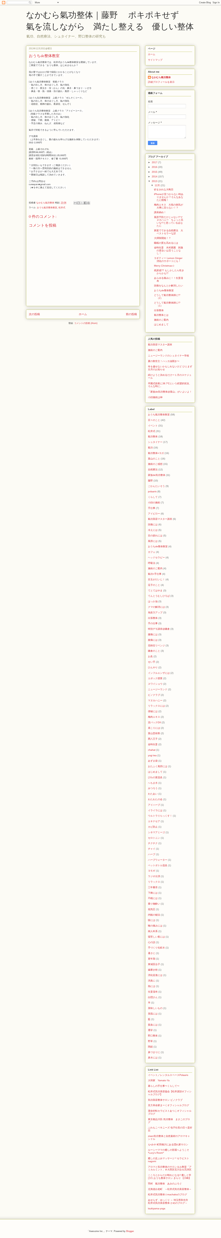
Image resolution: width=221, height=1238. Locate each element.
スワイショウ (155, 683)
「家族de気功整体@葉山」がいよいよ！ (170, 391)
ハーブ (151, 854)
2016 (155, 167)
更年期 (151, 958)
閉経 (150, 1046)
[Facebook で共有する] (85, 203)
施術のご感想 (155, 464)
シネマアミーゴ (156, 832)
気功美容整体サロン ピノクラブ (165, 1100)
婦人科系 (153, 931)
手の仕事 (153, 623)
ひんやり (153, 667)
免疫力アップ (155, 612)
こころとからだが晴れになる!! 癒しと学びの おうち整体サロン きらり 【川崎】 (169, 1176)
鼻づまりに (154, 1052)
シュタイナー (155, 442)
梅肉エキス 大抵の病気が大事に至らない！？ (168, 206)
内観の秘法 (154, 914)
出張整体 (159, 310)
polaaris (152, 491)
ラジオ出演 (154, 876)
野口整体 (153, 1035)
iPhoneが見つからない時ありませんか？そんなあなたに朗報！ (168, 197)
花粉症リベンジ (156, 645)
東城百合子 (154, 964)
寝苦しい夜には (156, 936)
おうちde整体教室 (164, 290)
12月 (158, 185)
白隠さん (153, 997)
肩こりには (154, 728)
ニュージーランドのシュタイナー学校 (168, 355)
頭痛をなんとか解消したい (168, 285)
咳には (151, 920)
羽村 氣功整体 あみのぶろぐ (165, 1183)
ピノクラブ (154, 695)
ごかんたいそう (156, 486)
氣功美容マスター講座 (160, 344)
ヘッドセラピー (156, 557)
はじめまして (161, 324)
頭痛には (153, 524)
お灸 (150, 656)
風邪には (153, 541)
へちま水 (153, 782)
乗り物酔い (154, 903)
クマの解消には (156, 607)
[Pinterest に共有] (88, 203)
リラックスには (156, 705)
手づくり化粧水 (156, 947)
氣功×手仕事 (154, 574)
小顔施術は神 (155, 397)
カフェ (151, 552)
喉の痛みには (155, 925)
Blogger (130, 1231)
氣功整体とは (161, 315)
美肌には (153, 1013)
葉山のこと (154, 458)
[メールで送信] (75, 203)
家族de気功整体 (156, 475)
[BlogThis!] (78, 203)
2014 (155, 176)
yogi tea (152, 755)
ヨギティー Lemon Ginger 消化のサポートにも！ (169, 259)
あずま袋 (153, 760)
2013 (155, 181)
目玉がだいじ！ (156, 579)
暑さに (151, 953)
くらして (153, 497)
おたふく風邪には (157, 766)
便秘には (153, 711)
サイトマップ (155, 59)
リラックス (154, 881)
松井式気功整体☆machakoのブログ (167, 1194)
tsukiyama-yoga (156, 1208)
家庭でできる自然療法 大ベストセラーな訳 (168, 232)
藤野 (150, 480)
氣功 (150, 447)
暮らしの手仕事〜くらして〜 (163, 1086)
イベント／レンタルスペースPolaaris (168, 1075)
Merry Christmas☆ (164, 265)
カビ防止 (153, 826)
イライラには (155, 810)
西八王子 (153, 738)
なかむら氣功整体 (161, 77)
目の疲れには (155, 535)
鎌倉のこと (154, 650)
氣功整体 (153, 436)
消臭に (151, 980)
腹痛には (153, 640)
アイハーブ (154, 804)
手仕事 (151, 508)
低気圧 (151, 909)
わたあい (153, 793)
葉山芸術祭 (154, 733)
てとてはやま (155, 590)
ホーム (83, 314)
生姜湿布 (153, 991)
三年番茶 (153, 887)
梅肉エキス (154, 716)
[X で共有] (82, 203)
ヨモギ (151, 870)
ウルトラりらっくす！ (160, 815)
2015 (155, 171)
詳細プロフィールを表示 (161, 82)
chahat (151, 749)
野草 (150, 1041)
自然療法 (153, 469)
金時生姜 (153, 744)
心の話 (151, 942)
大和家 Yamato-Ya (159, 1080)
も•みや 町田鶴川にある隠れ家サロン (168, 1144)
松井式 (62, 207)
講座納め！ (160, 212)
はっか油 (153, 601)
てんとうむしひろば (159, 595)
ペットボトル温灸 (157, 865)
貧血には (153, 1024)
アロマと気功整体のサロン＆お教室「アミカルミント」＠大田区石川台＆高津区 (169, 1168)
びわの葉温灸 (155, 777)
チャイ (151, 848)
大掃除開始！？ (162, 238)
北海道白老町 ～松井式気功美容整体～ (169, 1189)
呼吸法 (151, 563)
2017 (155, 162)
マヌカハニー (155, 700)
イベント (153, 425)
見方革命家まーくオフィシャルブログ (168, 1105)
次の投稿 (34, 314)
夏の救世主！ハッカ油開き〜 (163, 361)
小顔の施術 (154, 502)
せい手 (151, 661)
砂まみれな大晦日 (163, 189)
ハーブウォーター (157, 859)
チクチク (153, 843)
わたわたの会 (155, 799)
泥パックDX (154, 722)
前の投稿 (131, 314)
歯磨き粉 (153, 969)
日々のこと (154, 420)
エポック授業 (155, 678)
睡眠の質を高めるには (166, 242)
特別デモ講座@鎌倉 (159, 628)
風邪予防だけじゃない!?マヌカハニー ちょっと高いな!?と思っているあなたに (168, 221)
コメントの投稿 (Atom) (85, 323)
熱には (151, 986)
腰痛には (153, 634)
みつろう (153, 788)
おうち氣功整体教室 (47, 207)
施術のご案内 (161, 319)
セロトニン (154, 837)
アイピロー (154, 513)
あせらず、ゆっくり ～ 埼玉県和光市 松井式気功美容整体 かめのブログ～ (169, 1201)
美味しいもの (155, 1008)
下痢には (153, 892)
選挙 (150, 1030)
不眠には (153, 898)
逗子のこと (154, 585)
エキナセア (154, 821)
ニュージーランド (157, 689)
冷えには (153, 530)
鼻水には (153, 1057)
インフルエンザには (159, 673)
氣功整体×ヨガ (156, 453)
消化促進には (155, 975)
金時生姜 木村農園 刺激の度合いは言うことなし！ (168, 250)
